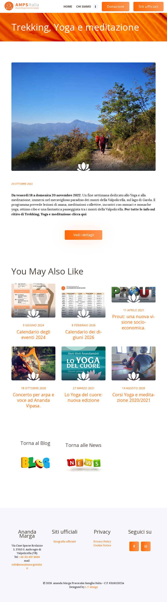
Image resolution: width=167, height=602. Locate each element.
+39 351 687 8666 (29, 557)
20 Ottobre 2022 (22, 183)
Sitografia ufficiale (64, 541)
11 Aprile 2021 (133, 310)
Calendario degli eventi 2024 (33, 334)
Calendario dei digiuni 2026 (83, 334)
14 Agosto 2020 (133, 388)
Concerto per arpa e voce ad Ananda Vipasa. (33, 400)
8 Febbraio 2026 (84, 325)
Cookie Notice (102, 545)
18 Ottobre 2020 (33, 388)
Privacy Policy (102, 541)
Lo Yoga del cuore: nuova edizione (83, 397)
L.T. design (91, 587)
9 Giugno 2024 (33, 325)
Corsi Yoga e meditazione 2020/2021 (133, 397)
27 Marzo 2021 (83, 388)
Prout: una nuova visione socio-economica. (133, 322)
